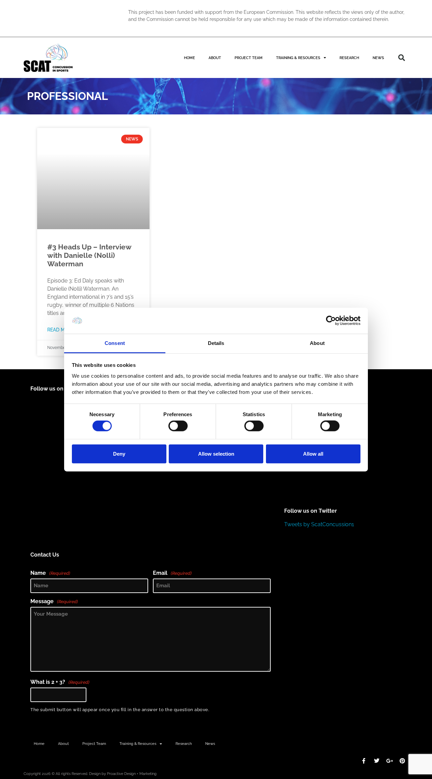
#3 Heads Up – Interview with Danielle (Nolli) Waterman (89, 255)
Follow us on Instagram (60, 388)
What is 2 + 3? (59, 682)
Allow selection (216, 453)
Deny (119, 453)
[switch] (178, 426)
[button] (401, 57)
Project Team (249, 57)
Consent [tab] (115, 343)
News (378, 57)
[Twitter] (376, 760)
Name (50, 573)
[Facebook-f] (364, 760)
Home (189, 57)
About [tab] (317, 343)
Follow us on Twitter (310, 511)
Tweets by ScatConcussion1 (319, 524)
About (215, 57)
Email (172, 573)
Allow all (313, 453)
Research (349, 57)
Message (54, 601)
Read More (60, 329)
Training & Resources (298, 57)
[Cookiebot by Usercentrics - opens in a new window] (330, 321)
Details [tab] (216, 343)
